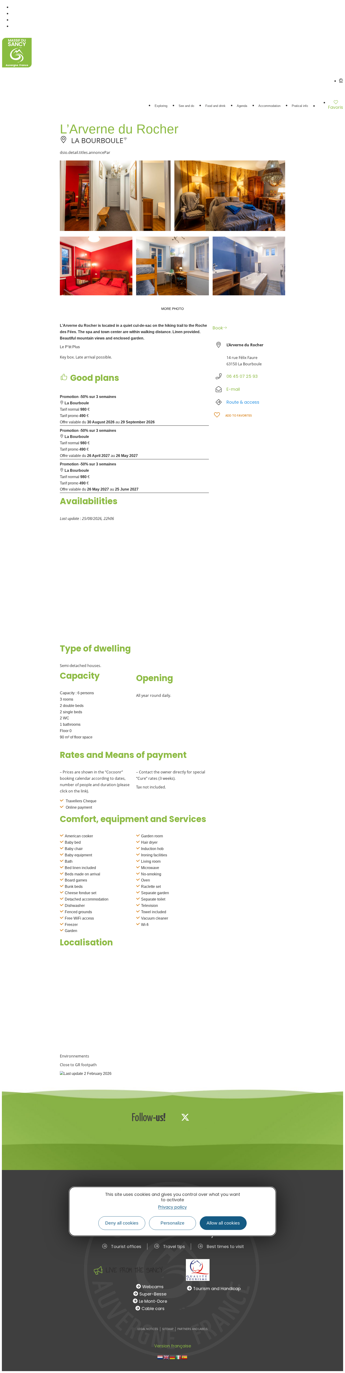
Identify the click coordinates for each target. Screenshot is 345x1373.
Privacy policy (172, 1207)
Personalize (172, 1223)
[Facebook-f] (169, 1117)
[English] (166, 1357)
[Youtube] (216, 1117)
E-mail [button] (233, 389)
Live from (134, 1270)
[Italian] (179, 1357)
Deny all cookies (121, 1223)
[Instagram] (200, 1117)
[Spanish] (185, 1357)
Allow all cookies (223, 1223)
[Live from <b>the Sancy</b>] (98, 1270)
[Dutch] (160, 1357)
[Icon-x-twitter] (185, 1117)
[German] (172, 1357)
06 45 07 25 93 (242, 376)
